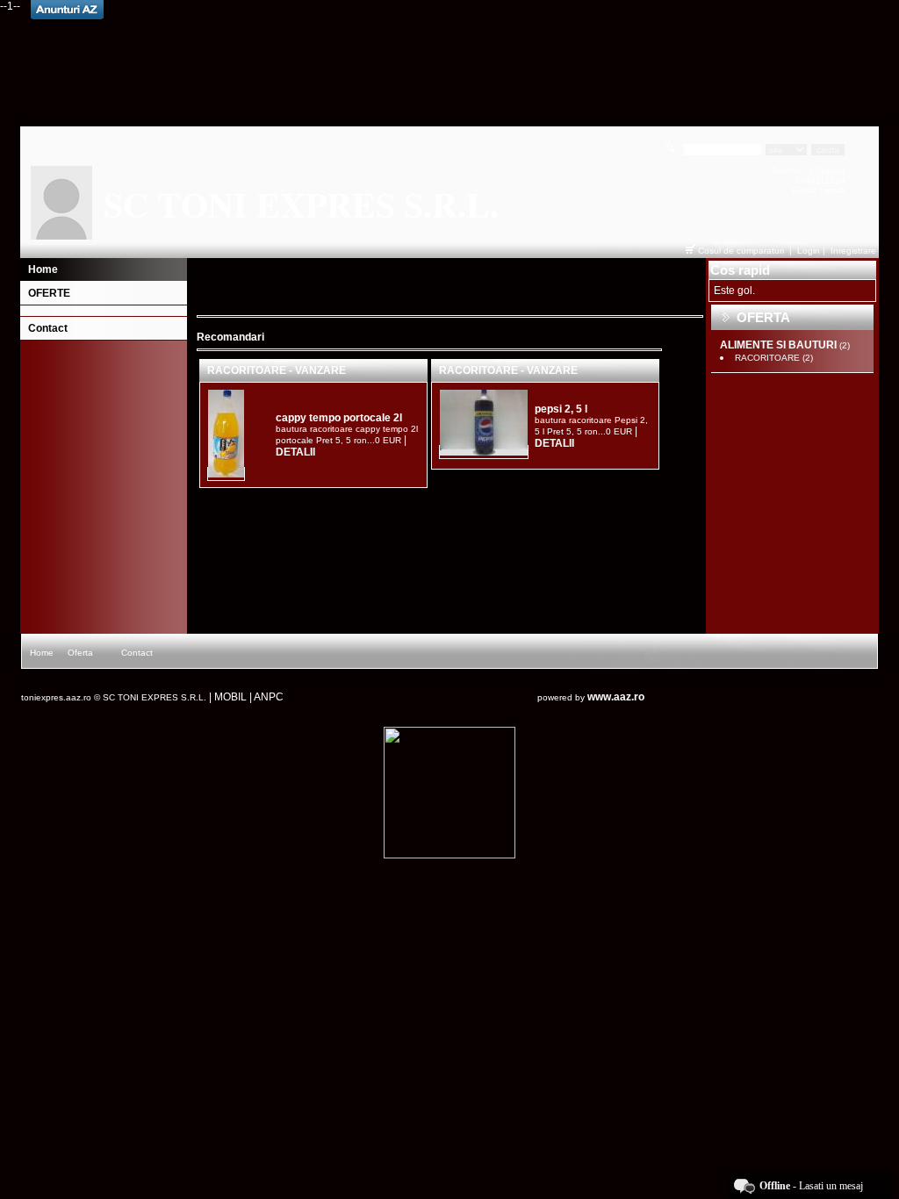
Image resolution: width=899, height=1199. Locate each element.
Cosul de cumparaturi (741, 250)
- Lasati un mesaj (811, 1186)
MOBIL (230, 697)
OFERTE (49, 293)
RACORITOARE (774, 358)
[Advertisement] (449, 64)
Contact (48, 328)
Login (808, 250)
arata (834, 171)
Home (43, 269)
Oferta (80, 652)
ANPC (269, 697)
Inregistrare (853, 250)
